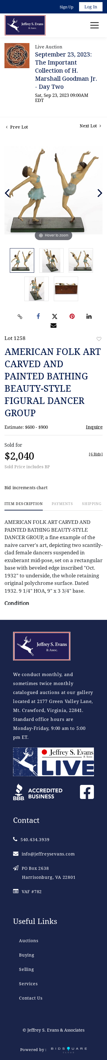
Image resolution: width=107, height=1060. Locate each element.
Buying (26, 955)
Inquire (94, 427)
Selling (26, 969)
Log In (90, 7)
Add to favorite (99, 338)
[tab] (23, 506)
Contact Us (31, 998)
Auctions (28, 940)
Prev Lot (18, 127)
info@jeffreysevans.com (48, 854)
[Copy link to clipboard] (20, 316)
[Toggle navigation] (94, 25)
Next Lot (89, 125)
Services (28, 983)
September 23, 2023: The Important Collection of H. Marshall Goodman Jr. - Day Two (66, 70)
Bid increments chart (26, 487)
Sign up (66, 7)
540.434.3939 (35, 839)
